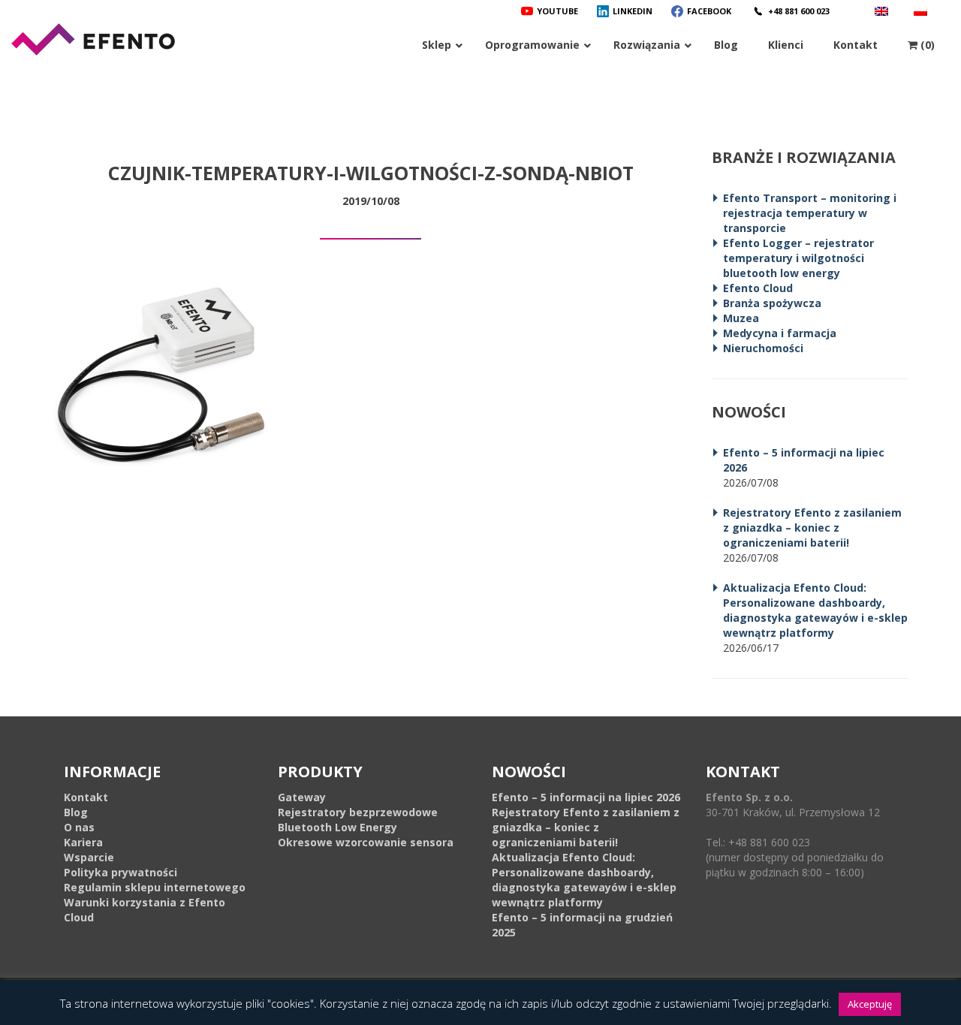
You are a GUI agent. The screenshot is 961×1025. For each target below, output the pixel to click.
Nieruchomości (763, 348)
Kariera (83, 842)
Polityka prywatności (120, 872)
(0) (926, 45)
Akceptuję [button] (870, 1004)
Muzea (741, 318)
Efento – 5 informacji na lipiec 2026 (586, 797)
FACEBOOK (709, 11)
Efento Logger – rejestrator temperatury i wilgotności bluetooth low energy (798, 258)
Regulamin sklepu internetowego (155, 887)
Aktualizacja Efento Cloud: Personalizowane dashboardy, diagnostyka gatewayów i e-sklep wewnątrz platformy (815, 610)
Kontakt (86, 797)
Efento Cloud (758, 288)
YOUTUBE (557, 11)
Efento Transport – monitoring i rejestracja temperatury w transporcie (809, 213)
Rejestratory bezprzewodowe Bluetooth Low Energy (358, 819)
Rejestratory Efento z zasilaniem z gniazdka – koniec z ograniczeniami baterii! (812, 527)
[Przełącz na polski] (922, 11)
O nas (79, 827)
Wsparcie (89, 857)
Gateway (302, 797)
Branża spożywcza (772, 303)
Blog (76, 812)
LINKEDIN (632, 11)
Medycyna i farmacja (779, 333)
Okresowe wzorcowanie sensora (365, 842)
